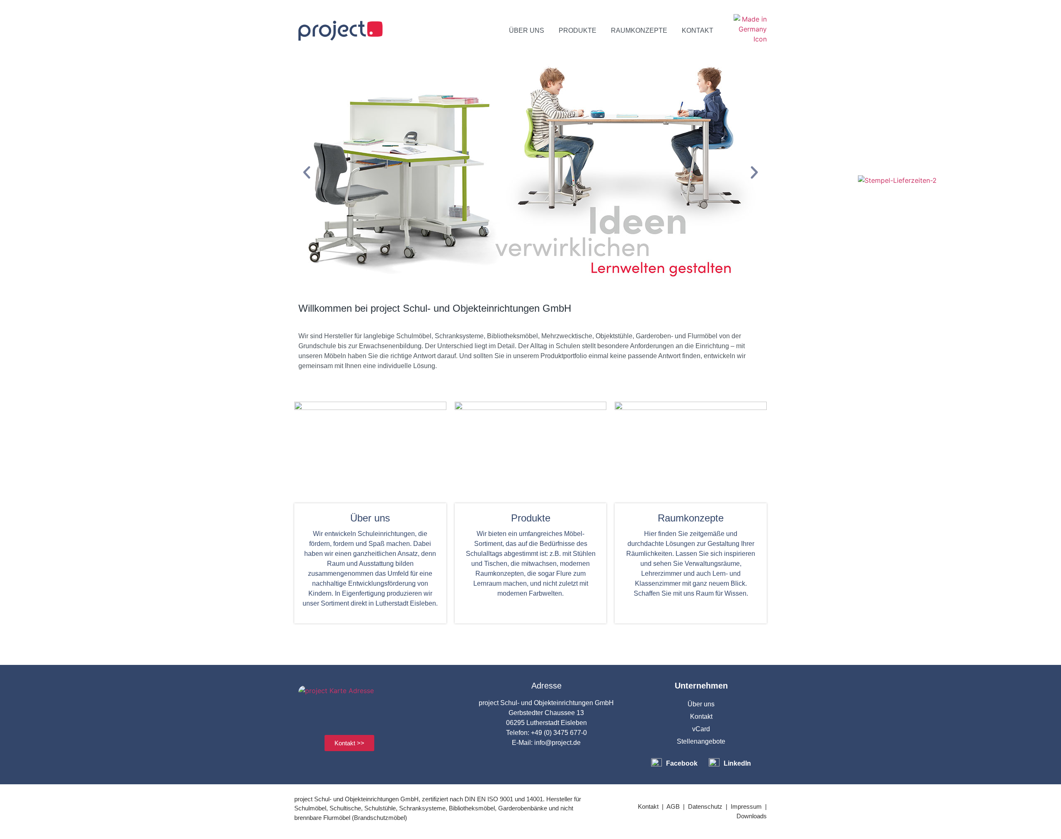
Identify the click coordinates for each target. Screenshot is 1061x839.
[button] (306, 172)
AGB (673, 806)
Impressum (746, 806)
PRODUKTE (577, 30)
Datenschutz (705, 806)
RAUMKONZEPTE (639, 30)
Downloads (751, 816)
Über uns (701, 704)
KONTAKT (697, 30)
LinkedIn (737, 763)
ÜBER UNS (526, 30)
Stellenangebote (701, 741)
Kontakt (701, 716)
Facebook (682, 763)
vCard (701, 728)
